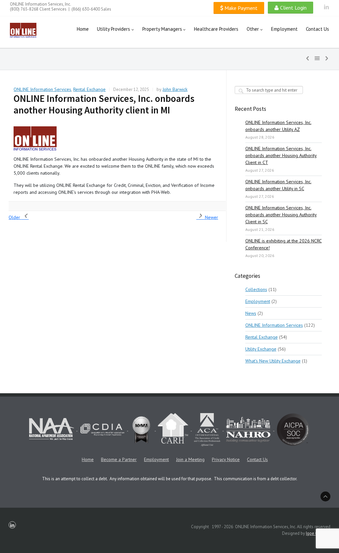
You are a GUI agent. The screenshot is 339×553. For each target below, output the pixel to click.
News (250, 313)
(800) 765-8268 (24, 9)
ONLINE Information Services (42, 89)
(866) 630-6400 (86, 9)
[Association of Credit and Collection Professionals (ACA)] (207, 429)
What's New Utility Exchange (273, 361)
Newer (211, 217)
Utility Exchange (260, 349)
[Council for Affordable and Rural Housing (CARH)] (174, 429)
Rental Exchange (89, 89)
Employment (257, 301)
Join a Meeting (190, 459)
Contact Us (257, 459)
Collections (256, 289)
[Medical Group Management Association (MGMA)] (142, 429)
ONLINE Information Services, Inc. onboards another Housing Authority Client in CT (281, 155)
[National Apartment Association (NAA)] (52, 429)
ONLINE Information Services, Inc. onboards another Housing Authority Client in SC (281, 215)
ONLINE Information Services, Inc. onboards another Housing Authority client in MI (104, 104)
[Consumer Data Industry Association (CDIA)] (102, 429)
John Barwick (175, 89)
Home (88, 459)
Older (15, 217)
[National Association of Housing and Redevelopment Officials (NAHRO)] (248, 429)
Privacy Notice (226, 459)
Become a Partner (119, 459)
